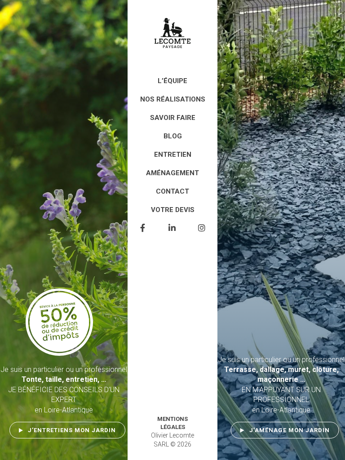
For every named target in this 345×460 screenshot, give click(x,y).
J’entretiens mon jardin (72, 430)
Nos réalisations (172, 99)
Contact (172, 191)
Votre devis (173, 210)
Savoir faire (172, 118)
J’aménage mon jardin (289, 430)
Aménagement (172, 173)
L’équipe (172, 81)
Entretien (172, 154)
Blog (173, 136)
